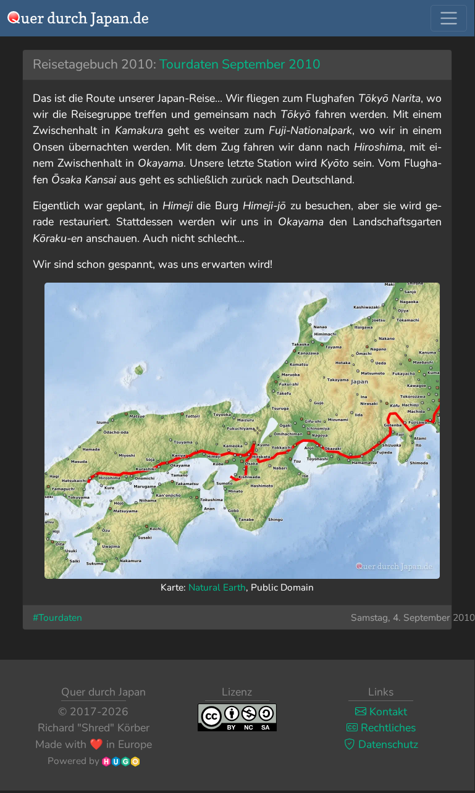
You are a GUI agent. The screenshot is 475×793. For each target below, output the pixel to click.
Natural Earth (217, 587)
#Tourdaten (57, 617)
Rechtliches (387, 727)
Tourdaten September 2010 (240, 64)
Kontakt (386, 711)
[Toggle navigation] (449, 18)
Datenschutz (386, 744)
